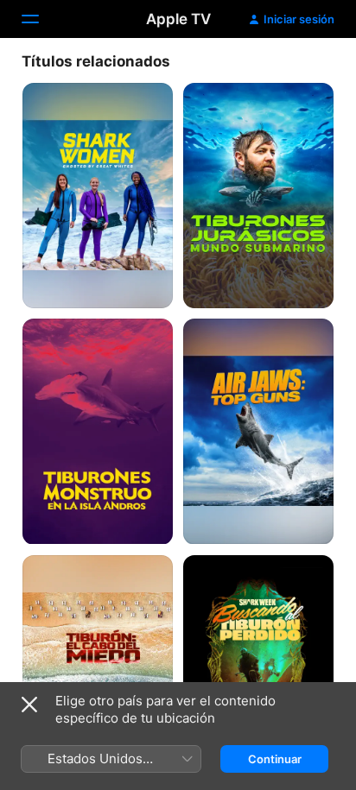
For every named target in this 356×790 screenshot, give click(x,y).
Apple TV (178, 19)
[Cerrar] (29, 704)
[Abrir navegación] (41, 19)
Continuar (275, 759)
